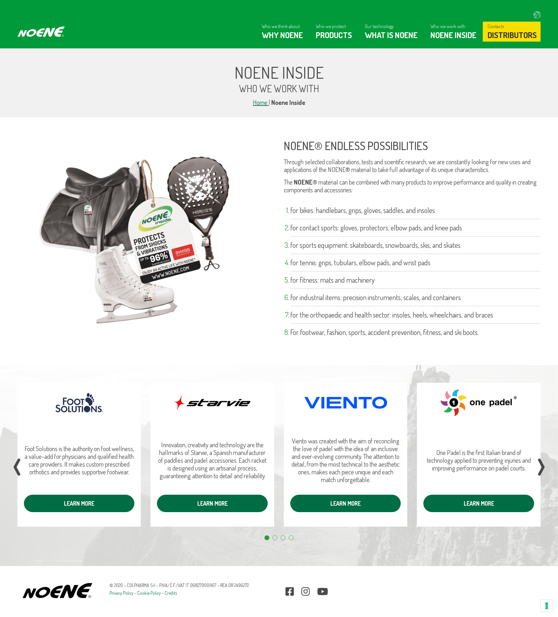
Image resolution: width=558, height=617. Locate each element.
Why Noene (282, 35)
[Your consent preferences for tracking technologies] (547, 606)
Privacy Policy (121, 593)
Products (334, 35)
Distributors (512, 35)
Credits (171, 593)
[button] (266, 537)
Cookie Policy (149, 593)
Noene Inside (453, 35)
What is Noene (391, 35)
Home (261, 102)
